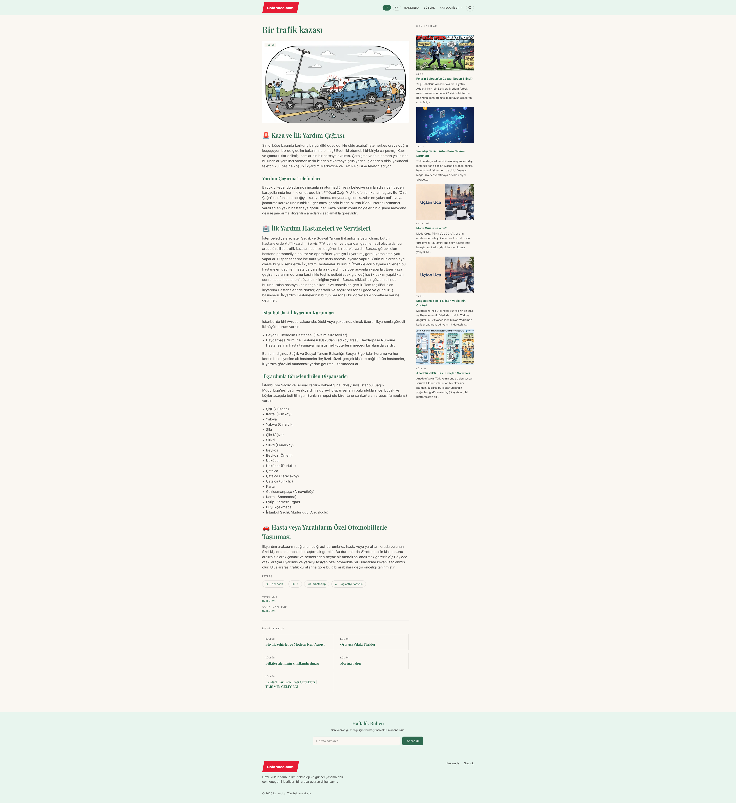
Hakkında (411, 7)
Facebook (276, 583)
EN (396, 7)
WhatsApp (319, 583)
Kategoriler (449, 7)
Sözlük (429, 7)
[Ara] (470, 7)
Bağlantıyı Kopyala (351, 583)
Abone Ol (413, 740)
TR (387, 7)
